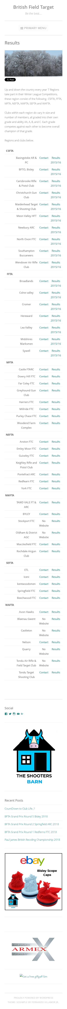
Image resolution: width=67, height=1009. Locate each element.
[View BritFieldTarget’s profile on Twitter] (10, 713)
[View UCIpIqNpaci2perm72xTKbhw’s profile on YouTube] (18, 713)
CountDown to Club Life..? (20, 808)
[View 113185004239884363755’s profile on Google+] (22, 713)
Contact (43, 157)
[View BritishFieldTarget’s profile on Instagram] (14, 713)
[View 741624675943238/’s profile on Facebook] (6, 713)
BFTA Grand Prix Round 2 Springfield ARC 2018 (32, 824)
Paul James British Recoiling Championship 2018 (32, 839)
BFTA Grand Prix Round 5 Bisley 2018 (26, 816)
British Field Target (33, 7)
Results (56, 369)
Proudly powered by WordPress (33, 997)
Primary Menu (35, 28)
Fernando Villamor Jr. (45, 1002)
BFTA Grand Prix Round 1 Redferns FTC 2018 (31, 832)
